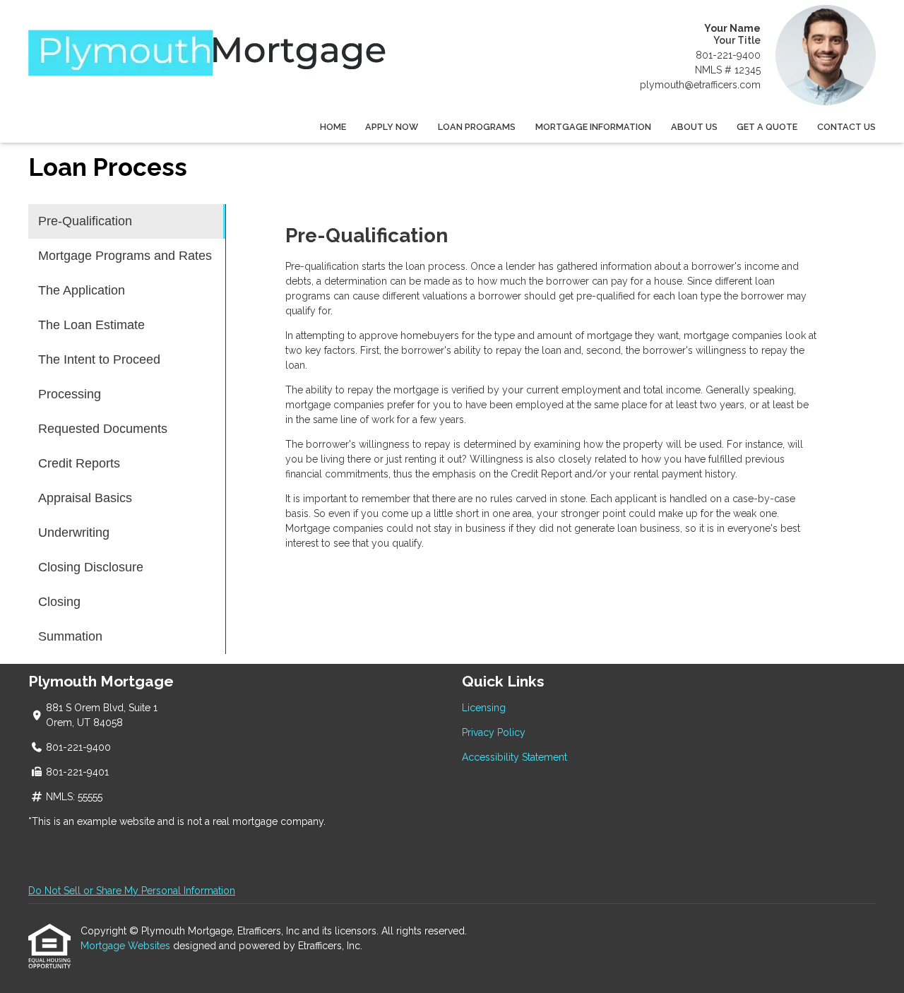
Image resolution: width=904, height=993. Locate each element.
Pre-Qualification (85, 221)
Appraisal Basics (85, 498)
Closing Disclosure (90, 567)
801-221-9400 (728, 55)
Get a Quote (767, 126)
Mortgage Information (593, 126)
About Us (694, 126)
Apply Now (391, 126)
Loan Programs (477, 126)
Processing (69, 394)
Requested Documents (102, 429)
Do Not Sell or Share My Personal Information (131, 890)
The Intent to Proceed (99, 359)
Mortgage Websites (127, 945)
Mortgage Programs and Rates (125, 256)
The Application (81, 290)
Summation (70, 636)
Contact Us (846, 126)
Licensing (484, 707)
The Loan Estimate (91, 325)
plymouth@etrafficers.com (700, 84)
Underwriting (73, 532)
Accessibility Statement (514, 757)
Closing (59, 602)
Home (333, 126)
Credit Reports (79, 463)
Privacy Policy (493, 732)
